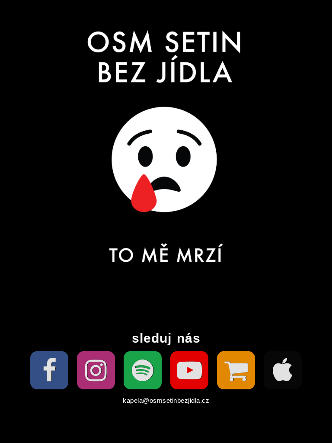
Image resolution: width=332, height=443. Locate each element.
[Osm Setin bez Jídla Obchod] (236, 370)
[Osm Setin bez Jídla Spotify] (143, 370)
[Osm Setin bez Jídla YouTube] (189, 370)
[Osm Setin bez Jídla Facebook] (49, 370)
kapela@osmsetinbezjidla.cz (166, 400)
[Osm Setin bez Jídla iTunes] (283, 370)
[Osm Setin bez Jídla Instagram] (96, 370)
